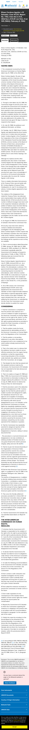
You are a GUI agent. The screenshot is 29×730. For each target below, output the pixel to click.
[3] (25, 491)
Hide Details (4, 26)
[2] (17, 466)
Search (19, 6)
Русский (21, 1)
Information (14, 40)
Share (13, 35)
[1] (22, 444)
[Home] (9, 6)
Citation (5, 35)
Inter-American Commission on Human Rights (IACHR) (13, 30)
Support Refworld (23, 7)
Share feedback (10, 683)
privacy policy (17, 720)
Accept (14, 726)
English (8, 1)
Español (14, 1)
